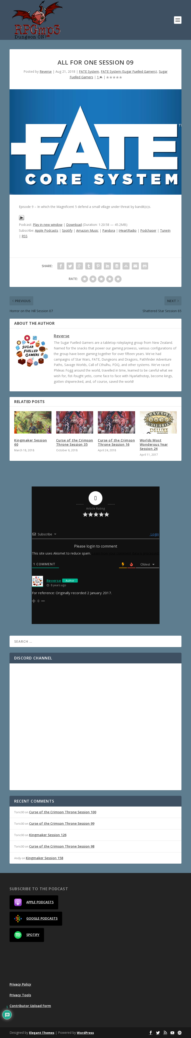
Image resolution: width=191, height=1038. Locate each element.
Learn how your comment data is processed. (125, 553)
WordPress (85, 1033)
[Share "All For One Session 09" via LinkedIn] (107, 266)
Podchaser (148, 230)
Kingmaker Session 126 (47, 835)
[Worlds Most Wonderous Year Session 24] (158, 422)
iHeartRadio (127, 230)
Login (154, 534)
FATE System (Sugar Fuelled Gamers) (129, 71)
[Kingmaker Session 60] (32, 422)
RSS (24, 236)
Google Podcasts (42, 918)
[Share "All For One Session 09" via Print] (144, 266)
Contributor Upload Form (30, 1006)
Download (74, 224)
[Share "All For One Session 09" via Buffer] (116, 266)
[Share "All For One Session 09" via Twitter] (70, 266)
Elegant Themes (41, 1033)
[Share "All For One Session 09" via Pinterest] (98, 266)
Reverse (46, 71)
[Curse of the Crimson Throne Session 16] (116, 422)
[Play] (21, 219)
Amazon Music (87, 230)
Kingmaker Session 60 (30, 442)
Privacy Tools (20, 995)
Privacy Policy (20, 984)
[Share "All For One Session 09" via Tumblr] (88, 266)
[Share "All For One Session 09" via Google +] (79, 266)
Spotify (67, 230)
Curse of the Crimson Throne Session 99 (61, 823)
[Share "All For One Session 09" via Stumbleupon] (126, 266)
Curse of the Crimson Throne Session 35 (74, 442)
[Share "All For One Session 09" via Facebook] (60, 266)
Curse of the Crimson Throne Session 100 (62, 812)
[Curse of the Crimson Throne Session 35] (74, 422)
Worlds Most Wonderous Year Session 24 (154, 444)
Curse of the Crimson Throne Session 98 (61, 846)
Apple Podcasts (46, 230)
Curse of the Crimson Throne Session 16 (116, 442)
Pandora (108, 230)
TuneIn (165, 230)
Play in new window (47, 224)
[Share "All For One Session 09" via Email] (135, 266)
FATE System (89, 71)
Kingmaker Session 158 (44, 858)
